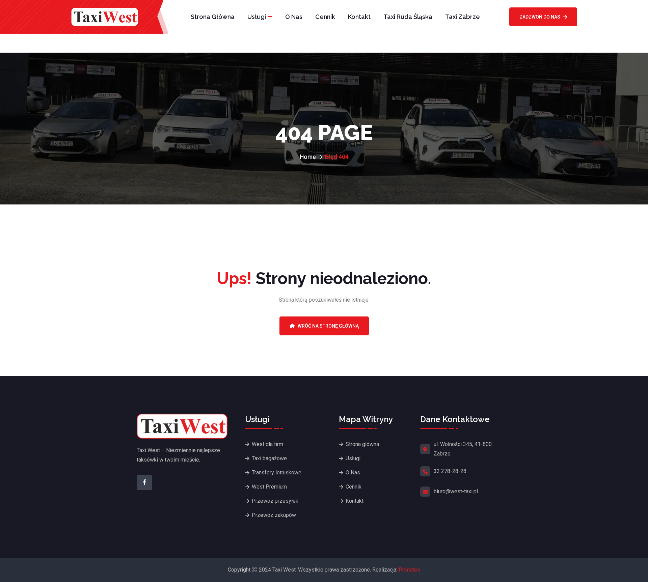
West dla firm (267, 444)
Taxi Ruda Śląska (407, 16)
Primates (409, 569)
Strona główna (213, 16)
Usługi (256, 16)
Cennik (325, 16)
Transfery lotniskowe (276, 472)
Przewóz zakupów (274, 515)
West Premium (269, 486)
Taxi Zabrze (462, 16)
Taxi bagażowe (269, 458)
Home (308, 156)
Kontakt (359, 16)
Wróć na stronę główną (328, 326)
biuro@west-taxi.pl (456, 491)
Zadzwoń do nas (539, 17)
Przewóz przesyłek (275, 501)
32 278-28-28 (450, 471)
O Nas (293, 16)
